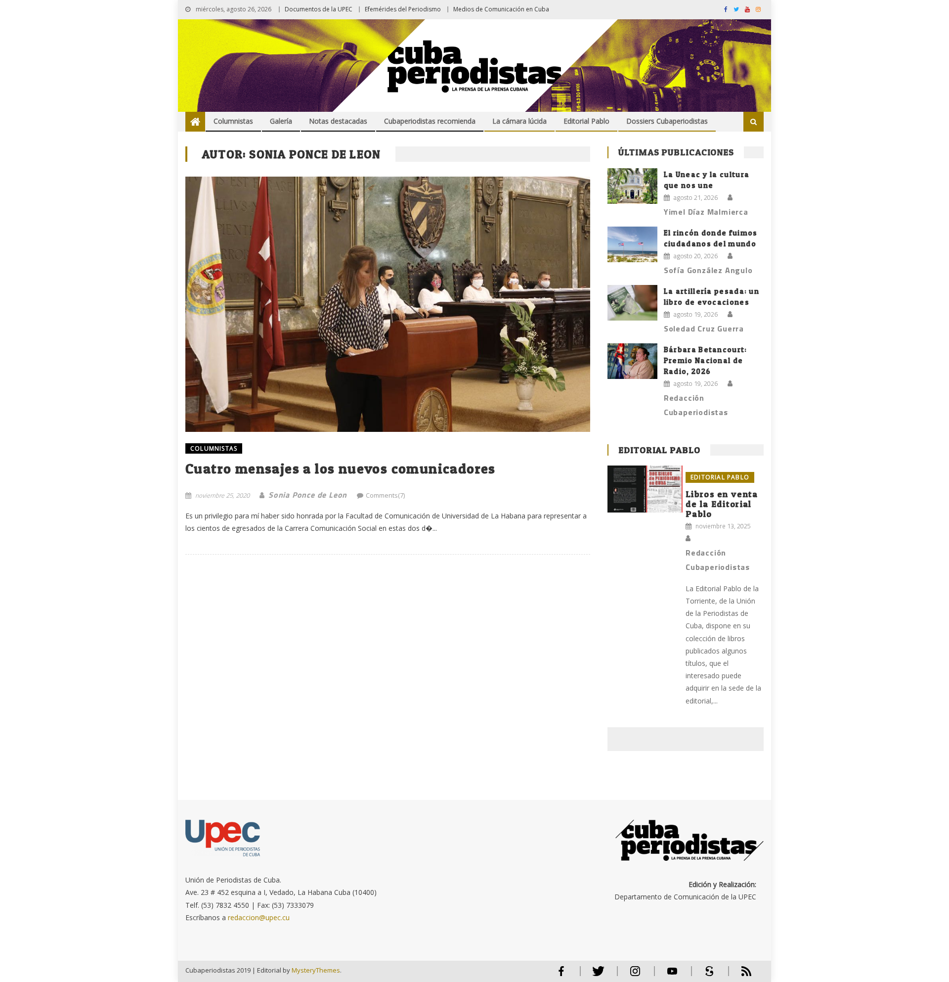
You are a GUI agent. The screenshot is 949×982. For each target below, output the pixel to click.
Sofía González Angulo (708, 270)
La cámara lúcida (519, 121)
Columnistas (233, 121)
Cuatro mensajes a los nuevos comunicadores (340, 468)
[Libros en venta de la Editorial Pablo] (645, 489)
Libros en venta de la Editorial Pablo (722, 504)
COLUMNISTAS (213, 448)
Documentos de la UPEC (318, 9)
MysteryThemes (316, 970)
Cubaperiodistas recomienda (429, 121)
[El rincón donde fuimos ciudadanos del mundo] (632, 244)
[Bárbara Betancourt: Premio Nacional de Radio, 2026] (632, 361)
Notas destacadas (338, 121)
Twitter (596, 975)
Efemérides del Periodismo (403, 9)
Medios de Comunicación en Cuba (501, 9)
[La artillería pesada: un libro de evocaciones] (632, 303)
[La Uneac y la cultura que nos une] (632, 186)
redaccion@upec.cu (259, 917)
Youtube (672, 975)
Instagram (635, 975)
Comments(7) (385, 495)
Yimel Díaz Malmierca (706, 212)
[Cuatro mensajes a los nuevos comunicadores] (387, 304)
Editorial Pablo (586, 121)
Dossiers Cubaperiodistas (667, 121)
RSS (740, 975)
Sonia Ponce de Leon (307, 495)
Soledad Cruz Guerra (704, 328)
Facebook (561, 975)
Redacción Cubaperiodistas (696, 405)
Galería (281, 121)
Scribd (706, 975)
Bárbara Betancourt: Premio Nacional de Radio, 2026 (705, 360)
